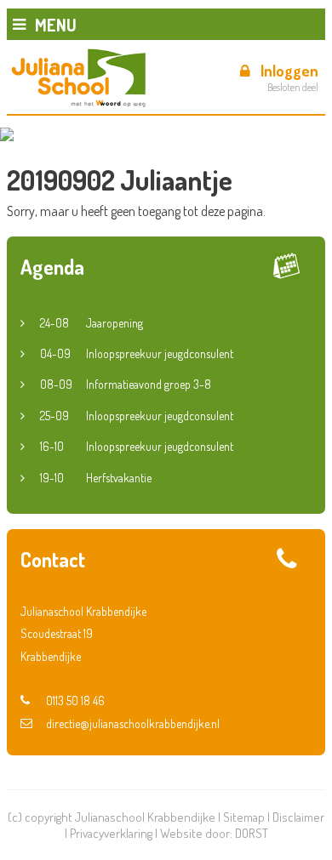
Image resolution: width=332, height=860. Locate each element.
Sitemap (244, 817)
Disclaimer (298, 817)
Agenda (52, 266)
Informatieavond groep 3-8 (125, 384)
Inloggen (289, 70)
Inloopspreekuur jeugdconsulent (136, 353)
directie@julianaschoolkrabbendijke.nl (133, 723)
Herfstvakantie (96, 477)
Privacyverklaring (111, 833)
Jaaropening (91, 323)
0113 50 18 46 (75, 700)
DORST (251, 833)
